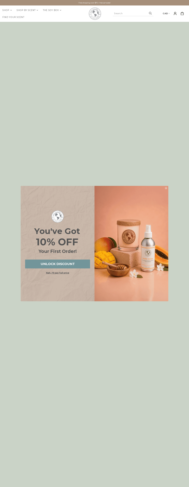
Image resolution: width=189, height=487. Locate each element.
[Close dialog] (166, 188)
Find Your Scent (13, 17)
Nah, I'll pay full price (57, 273)
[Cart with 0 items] (182, 14)
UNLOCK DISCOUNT (58, 264)
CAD (165, 13)
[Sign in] (175, 14)
